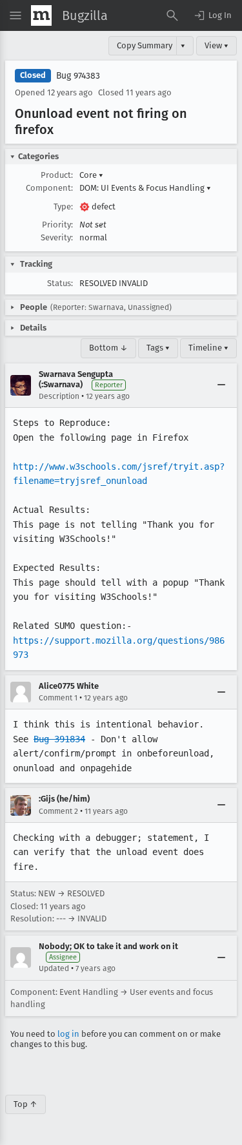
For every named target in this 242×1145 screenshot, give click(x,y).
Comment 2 (58, 811)
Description (59, 396)
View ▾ (216, 45)
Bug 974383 (78, 75)
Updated (54, 968)
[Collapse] (221, 385)
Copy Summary (144, 45)
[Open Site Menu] (15, 15)
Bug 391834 (59, 739)
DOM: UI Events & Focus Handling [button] (145, 188)
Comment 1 (58, 697)
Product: (57, 175)
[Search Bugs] (172, 15)
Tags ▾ (158, 347)
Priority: (57, 224)
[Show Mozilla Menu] (41, 15)
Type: (63, 206)
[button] (212, 15)
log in (68, 1034)
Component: (49, 188)
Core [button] (91, 175)
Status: (60, 283)
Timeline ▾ (208, 347)
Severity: (57, 237)
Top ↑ (25, 1104)
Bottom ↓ (108, 347)
